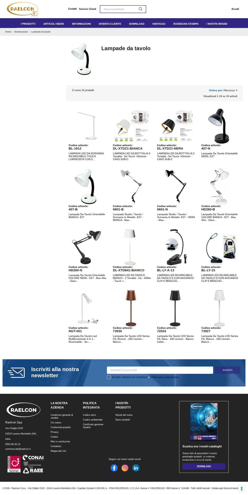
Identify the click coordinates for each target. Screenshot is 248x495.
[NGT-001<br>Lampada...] (86, 308)
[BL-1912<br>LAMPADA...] (86, 125)
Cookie (54, 436)
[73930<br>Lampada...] (131, 308)
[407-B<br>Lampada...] (86, 186)
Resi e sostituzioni (60, 441)
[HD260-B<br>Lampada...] (219, 186)
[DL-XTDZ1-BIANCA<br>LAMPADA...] (131, 125)
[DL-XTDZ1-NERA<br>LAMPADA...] (175, 125)
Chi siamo (56, 422)
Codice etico (89, 415)
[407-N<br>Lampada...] (219, 125)
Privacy (55, 432)
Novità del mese (124, 415)
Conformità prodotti (61, 427)
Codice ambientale (92, 419)
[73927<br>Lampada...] (219, 308)
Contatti (72, 8)
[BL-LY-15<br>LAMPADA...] (219, 247)
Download (136, 23)
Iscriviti (227, 370)
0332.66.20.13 (12, 444)
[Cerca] (140, 9)
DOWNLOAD (204, 466)
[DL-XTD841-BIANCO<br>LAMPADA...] (131, 247)
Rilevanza (229, 90)
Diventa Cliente (110, 23)
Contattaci (56, 446)
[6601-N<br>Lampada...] (175, 186)
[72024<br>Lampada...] (175, 308)
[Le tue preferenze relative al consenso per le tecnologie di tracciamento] (241, 488)
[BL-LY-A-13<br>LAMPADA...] (175, 247)
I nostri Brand (216, 23)
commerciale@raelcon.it (18, 449)
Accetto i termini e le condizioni (129, 377)
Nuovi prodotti (122, 419)
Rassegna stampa (185, 23)
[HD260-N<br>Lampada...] (86, 247)
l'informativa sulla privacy (164, 377)
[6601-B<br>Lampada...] (131, 186)
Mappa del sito (58, 451)
